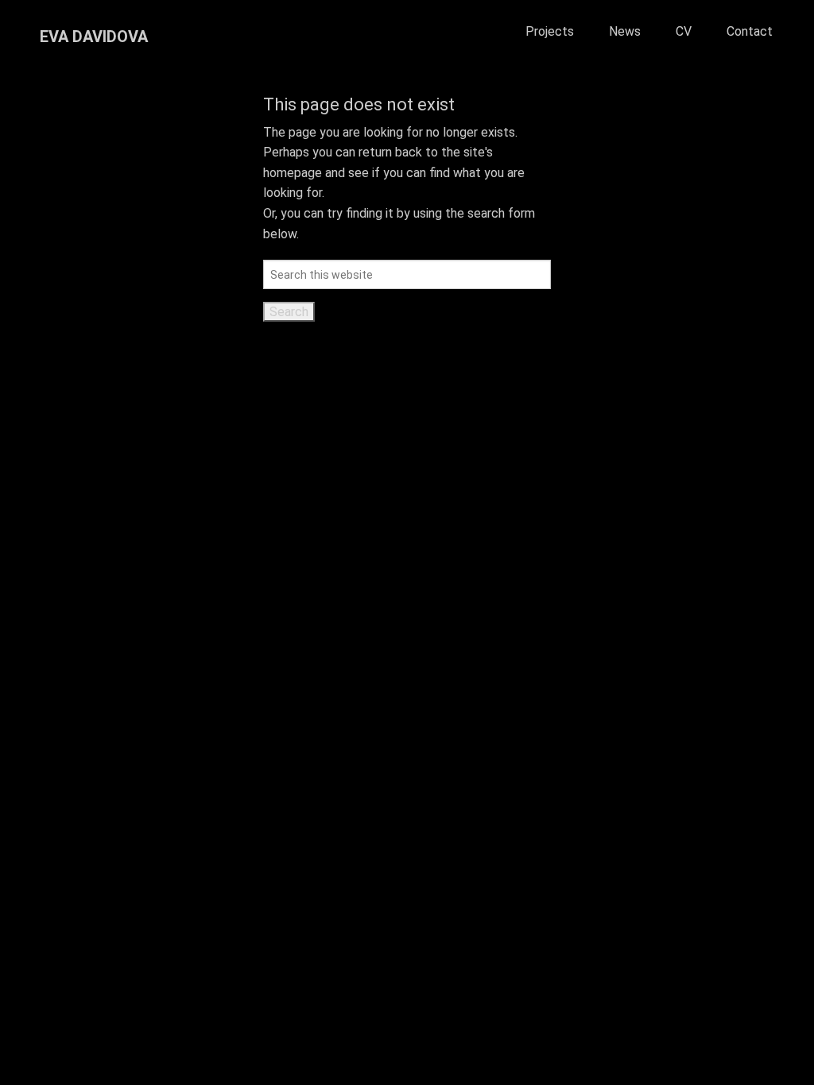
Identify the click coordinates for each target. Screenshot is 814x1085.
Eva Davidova (94, 36)
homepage (292, 172)
